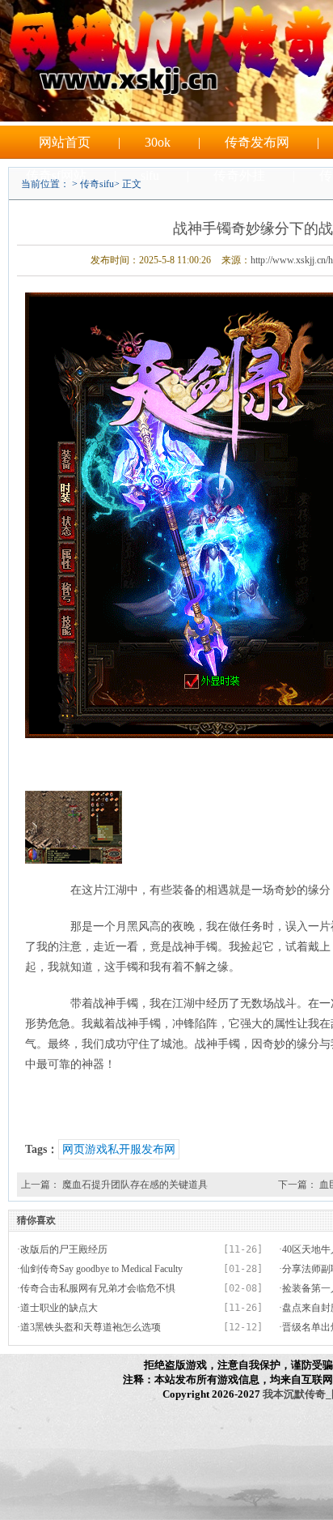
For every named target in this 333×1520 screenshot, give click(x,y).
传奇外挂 (239, 175)
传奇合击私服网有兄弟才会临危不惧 (97, 1288)
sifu (150, 175)
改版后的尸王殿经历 (63, 1249)
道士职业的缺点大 (59, 1307)
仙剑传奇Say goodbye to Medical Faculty (101, 1268)
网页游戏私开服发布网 (118, 1149)
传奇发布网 (257, 142)
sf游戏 (194, 209)
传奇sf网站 (56, 175)
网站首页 (65, 142)
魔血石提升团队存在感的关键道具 (135, 1184)
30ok (158, 142)
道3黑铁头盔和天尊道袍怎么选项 (90, 1327)
